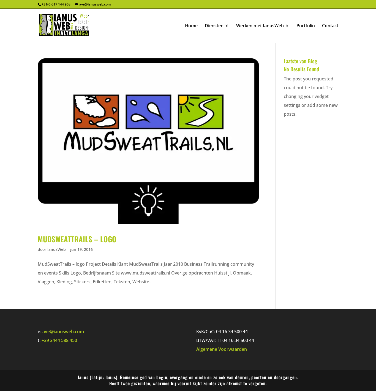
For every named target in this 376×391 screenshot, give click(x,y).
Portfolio (305, 26)
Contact (330, 26)
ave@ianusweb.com (63, 331)
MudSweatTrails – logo (77, 239)
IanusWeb (56, 249)
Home (191, 26)
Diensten (214, 26)
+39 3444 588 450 (59, 340)
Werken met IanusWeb (260, 26)
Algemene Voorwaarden (221, 349)
